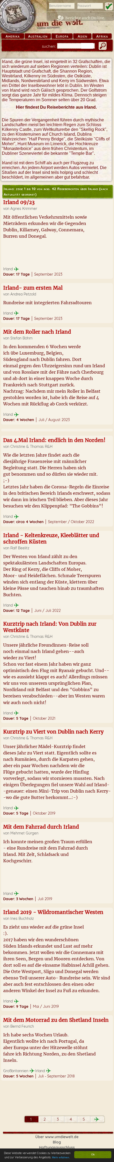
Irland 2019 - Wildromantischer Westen (53, 912)
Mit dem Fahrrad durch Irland (41, 827)
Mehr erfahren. (61, 1157)
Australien (37, 36)
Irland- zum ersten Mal (33, 288)
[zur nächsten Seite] (96, 1119)
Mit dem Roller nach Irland (37, 332)
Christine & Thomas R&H (31, 446)
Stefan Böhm (21, 338)
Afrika (102, 36)
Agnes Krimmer (23, 208)
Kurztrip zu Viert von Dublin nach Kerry (53, 731)
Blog (57, 1142)
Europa (62, 36)
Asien (82, 36)
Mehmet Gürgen (24, 833)
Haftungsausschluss (57, 1147)
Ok (93, 1154)
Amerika (13, 36)
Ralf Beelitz (19, 548)
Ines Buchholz (22, 918)
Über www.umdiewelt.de (56, 1136)
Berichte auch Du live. (85, 18)
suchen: (49, 46)
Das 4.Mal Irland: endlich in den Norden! (54, 440)
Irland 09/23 (19, 202)
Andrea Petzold (23, 294)
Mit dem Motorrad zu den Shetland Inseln (56, 1020)
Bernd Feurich (22, 1026)
